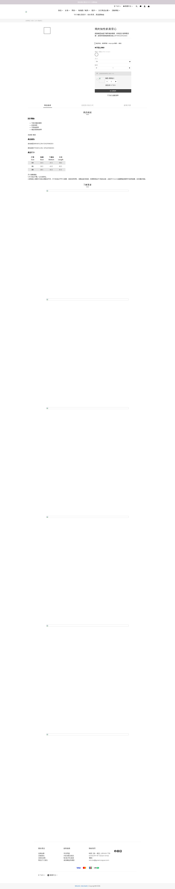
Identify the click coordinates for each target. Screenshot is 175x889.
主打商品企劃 (103, 10)
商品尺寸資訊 (43, 860)
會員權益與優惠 (69, 860)
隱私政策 (77, 886)
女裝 (66, 10)
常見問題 (67, 853)
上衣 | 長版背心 (38, 20)
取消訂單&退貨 (69, 858)
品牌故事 (41, 853)
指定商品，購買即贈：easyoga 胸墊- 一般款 (108, 43)
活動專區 (115, 10)
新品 (60, 10)
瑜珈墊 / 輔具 (83, 10)
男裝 (73, 10)
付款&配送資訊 (69, 856)
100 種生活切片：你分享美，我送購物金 (89, 15)
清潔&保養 (41, 858)
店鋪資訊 (41, 856)
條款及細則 (84, 886)
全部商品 (28, 20)
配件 (93, 10)
